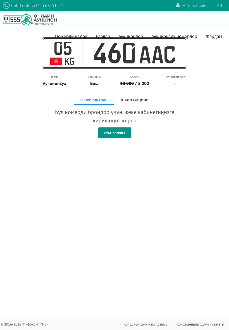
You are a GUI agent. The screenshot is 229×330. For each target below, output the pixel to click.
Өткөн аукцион (134, 100)
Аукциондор (130, 36)
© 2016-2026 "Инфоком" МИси (24, 324)
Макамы (94, 77)
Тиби (54, 77)
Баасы (134, 77)
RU (219, 5)
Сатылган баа (174, 77)
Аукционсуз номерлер (174, 36)
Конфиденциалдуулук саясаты (200, 324)
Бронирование (93, 100)
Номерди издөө (71, 36)
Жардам (214, 36)
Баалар (103, 36)
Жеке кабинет (194, 5)
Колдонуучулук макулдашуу (145, 324)
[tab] (94, 100)
